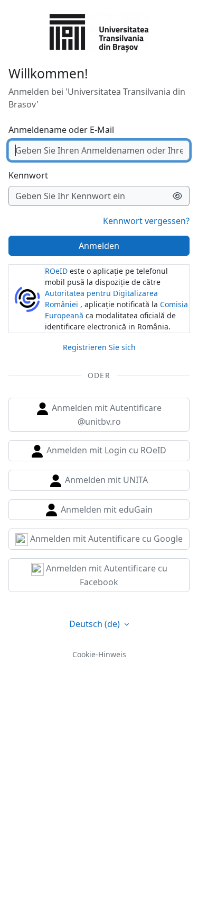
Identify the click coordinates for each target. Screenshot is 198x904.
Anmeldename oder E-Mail (61, 130)
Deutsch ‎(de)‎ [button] (95, 624)
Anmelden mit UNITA (105, 480)
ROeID (56, 271)
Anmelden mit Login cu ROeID (105, 450)
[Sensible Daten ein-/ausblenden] (178, 196)
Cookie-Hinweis (99, 654)
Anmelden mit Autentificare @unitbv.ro (106, 414)
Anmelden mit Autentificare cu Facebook (105, 575)
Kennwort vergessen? (146, 221)
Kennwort (28, 175)
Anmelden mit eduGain (106, 509)
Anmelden (99, 246)
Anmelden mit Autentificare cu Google (105, 538)
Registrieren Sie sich (99, 347)
